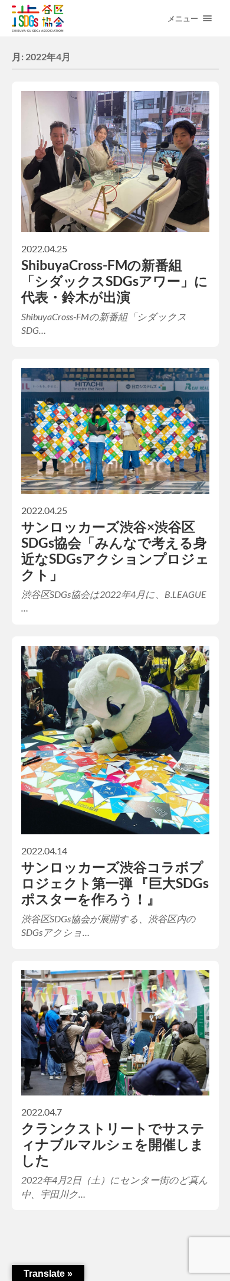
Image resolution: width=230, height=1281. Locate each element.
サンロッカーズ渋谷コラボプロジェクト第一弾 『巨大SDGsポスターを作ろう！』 (115, 883)
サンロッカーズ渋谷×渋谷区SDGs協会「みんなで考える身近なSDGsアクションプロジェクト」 (115, 551)
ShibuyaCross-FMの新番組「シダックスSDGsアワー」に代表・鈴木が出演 (114, 281)
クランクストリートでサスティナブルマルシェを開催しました (113, 1144)
